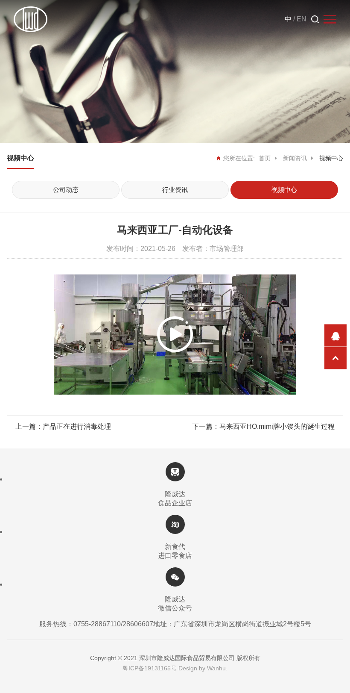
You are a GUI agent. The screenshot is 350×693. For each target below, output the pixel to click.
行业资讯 (175, 189)
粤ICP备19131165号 (149, 668)
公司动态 (66, 189)
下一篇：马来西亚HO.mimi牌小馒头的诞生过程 (263, 426)
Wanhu (216, 668)
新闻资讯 (295, 158)
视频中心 (284, 189)
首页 (265, 158)
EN (301, 19)
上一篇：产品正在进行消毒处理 (63, 426)
